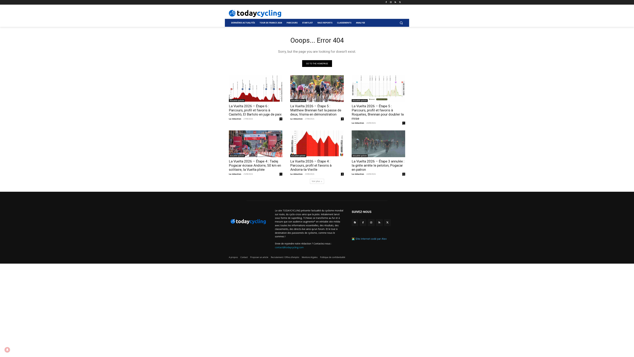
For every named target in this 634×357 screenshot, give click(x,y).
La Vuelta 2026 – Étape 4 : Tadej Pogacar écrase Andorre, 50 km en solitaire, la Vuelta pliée (255, 165)
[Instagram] (391, 2)
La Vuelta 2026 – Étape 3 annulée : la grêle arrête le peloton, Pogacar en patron (378, 165)
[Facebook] (386, 2)
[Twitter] (400, 2)
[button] (401, 23)
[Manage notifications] (7, 349)
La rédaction (235, 119)
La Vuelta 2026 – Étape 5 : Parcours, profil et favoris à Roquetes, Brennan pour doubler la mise (378, 112)
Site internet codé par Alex (371, 238)
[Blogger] (355, 222)
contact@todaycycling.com (289, 247)
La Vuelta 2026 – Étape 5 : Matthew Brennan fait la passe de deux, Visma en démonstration (315, 110)
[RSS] (395, 2)
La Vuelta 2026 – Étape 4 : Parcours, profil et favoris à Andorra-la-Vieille (311, 165)
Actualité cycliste (237, 100)
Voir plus (316, 181)
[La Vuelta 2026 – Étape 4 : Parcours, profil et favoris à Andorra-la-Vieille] (317, 143)
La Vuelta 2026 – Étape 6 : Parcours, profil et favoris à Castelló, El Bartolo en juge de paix (255, 110)
